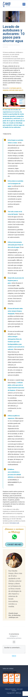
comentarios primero (14, 638)
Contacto (14, 690)
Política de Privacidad (10, 689)
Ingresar (14, 655)
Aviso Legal (19, 689)
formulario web (14, 523)
